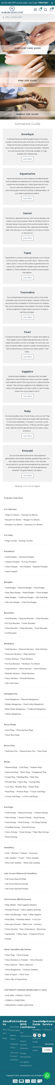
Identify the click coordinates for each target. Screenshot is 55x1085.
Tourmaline (27, 292)
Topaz (27, 252)
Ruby (27, 411)
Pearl (27, 332)
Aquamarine (27, 173)
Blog (7, 17)
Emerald (27, 450)
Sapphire (27, 371)
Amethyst (27, 134)
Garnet (27, 213)
